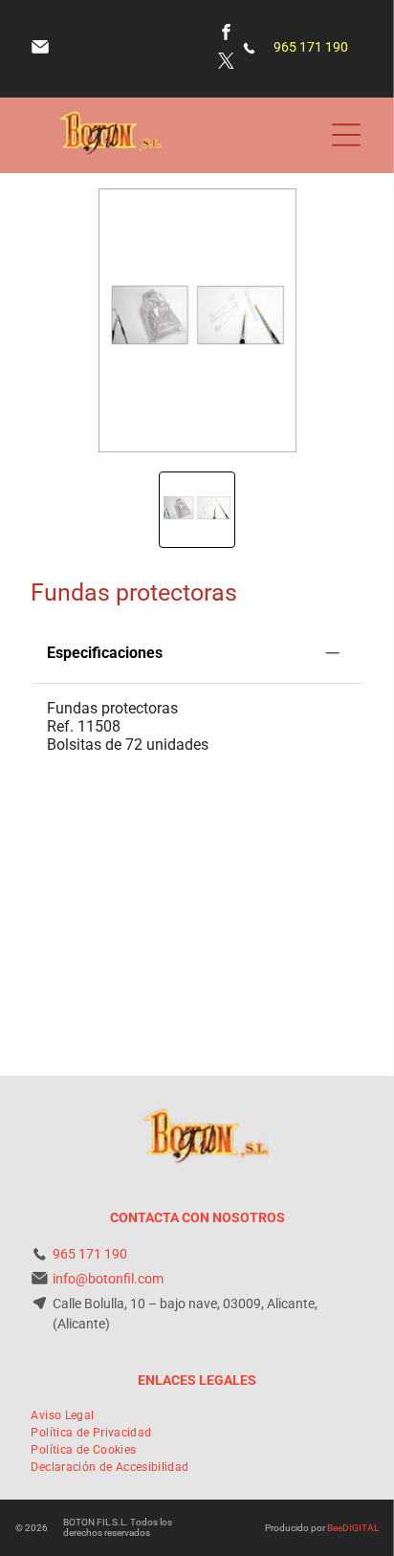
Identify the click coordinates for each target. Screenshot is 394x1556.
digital (360, 1528)
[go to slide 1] (197, 509)
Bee (334, 1528)
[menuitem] (62, 1415)
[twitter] (226, 63)
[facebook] (226, 34)
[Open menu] (346, 135)
